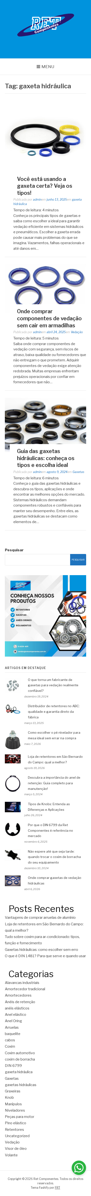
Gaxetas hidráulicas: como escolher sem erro (42, 949)
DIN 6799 (13, 1065)
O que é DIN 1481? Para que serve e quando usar (45, 956)
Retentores (14, 1129)
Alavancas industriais (22, 983)
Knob (9, 1097)
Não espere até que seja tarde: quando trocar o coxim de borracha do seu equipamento (54, 857)
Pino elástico (15, 1123)
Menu (47, 66)
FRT (57, 1187)
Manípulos (13, 1104)
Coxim (10, 1046)
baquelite (12, 1034)
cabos (10, 1040)
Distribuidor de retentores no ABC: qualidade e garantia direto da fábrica (54, 711)
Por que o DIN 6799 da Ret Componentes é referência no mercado (50, 830)
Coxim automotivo (20, 1053)
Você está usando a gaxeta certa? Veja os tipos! (44, 186)
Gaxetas (78, 472)
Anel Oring (13, 1021)
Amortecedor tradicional (25, 989)
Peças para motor (19, 1117)
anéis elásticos (17, 1008)
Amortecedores (18, 995)
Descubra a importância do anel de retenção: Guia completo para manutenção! (54, 783)
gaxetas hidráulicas (20, 1085)
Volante (11, 1155)
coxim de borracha (20, 1059)
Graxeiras (12, 1091)
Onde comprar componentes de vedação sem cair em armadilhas (49, 318)
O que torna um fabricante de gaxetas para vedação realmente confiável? (53, 685)
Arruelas (12, 1027)
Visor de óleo (16, 1148)
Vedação (77, 332)
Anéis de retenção (20, 1002)
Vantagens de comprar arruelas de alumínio (40, 917)
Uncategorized (17, 1136)
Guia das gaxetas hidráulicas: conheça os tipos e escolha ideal (45, 458)
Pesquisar (14, 550)
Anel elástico (15, 1014)
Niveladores (15, 1110)
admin (37, 199)
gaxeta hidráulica (19, 1072)
